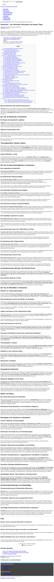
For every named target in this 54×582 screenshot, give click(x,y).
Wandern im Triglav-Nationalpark (11, 70)
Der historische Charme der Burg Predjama (13, 60)
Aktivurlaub (6, 19)
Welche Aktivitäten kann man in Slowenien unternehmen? (18, 102)
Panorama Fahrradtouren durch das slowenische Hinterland (16, 74)
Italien (27, 372)
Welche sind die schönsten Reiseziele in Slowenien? (16, 99)
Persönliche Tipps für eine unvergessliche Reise (13, 96)
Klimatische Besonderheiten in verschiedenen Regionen (15, 84)
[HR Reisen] (9, 6)
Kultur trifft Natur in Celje (9, 54)
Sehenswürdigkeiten (7, 574)
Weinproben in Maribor (8, 78)
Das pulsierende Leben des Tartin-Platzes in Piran (14, 62)
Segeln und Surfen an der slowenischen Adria (13, 72)
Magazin (5, 9)
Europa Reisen (7, 14)
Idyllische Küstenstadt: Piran (10, 52)
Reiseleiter (3, 27)
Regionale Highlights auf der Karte (11, 80)
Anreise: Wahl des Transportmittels (11, 86)
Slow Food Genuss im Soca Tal (10, 73)
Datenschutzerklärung (7, 566)
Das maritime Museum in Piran (10, 67)
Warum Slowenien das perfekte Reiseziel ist (13, 48)
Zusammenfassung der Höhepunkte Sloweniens (13, 95)
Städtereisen (6, 17)
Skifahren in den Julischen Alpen (10, 77)
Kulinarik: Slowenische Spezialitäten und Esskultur (14, 89)
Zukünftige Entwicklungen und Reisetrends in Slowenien (16, 97)
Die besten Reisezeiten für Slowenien (11, 83)
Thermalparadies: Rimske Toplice (8, 53)
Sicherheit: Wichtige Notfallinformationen (12, 91)
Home (2, 21)
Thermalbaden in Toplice (9, 76)
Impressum (5, 567)
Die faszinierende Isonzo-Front (10, 65)
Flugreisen (6, 11)
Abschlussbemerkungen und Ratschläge (10, 93)
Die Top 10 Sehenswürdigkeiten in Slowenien (11, 55)
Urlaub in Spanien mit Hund (9, 553)
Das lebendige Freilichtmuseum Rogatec (12, 59)
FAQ (3, 98)
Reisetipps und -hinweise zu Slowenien (10, 85)
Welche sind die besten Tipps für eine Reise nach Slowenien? (18, 101)
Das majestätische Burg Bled (10, 56)
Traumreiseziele (7, 12)
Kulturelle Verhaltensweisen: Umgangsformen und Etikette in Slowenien (19, 90)
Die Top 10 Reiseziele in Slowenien (9, 49)
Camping (5, 16)
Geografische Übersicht (6, 79)
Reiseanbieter (6, 569)
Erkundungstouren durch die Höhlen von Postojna (14, 71)
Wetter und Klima (5, 81)
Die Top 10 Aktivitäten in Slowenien (9, 68)
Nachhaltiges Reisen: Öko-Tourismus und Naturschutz (15, 92)
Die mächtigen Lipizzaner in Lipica (11, 61)
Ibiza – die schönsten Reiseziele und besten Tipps (14, 551)
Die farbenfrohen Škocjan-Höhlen (11, 58)
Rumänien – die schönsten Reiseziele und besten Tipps (16, 552)
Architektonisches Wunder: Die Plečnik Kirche (11, 66)
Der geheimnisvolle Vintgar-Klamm (11, 64)
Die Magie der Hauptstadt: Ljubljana (11, 50)
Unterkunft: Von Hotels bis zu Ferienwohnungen (14, 87)
